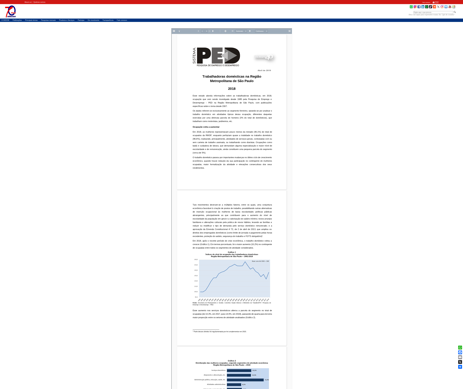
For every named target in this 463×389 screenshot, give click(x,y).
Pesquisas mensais (48, 20)
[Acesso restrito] (436, 3)
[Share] (460, 366)
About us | (28, 2)
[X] (460, 362)
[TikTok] (430, 8)
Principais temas (31, 20)
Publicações (17, 20)
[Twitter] (438, 8)
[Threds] (442, 8)
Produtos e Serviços (66, 20)
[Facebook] (419, 8)
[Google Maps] (454, 8)
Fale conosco (426, 2)
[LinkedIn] (423, 8)
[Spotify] (427, 8)
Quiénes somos (39, 2)
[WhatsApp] (411, 8)
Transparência (107, 20)
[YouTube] (450, 8)
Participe (81, 20)
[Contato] (446, 8)
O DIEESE (5, 20)
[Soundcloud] (434, 8)
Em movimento (93, 20)
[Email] (460, 357)
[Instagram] (415, 8)
